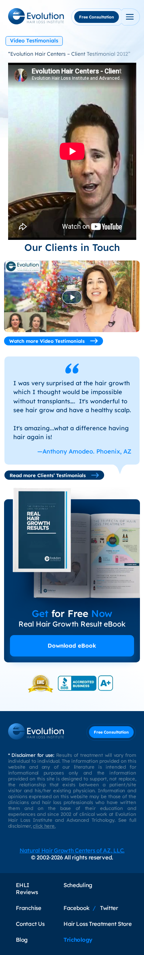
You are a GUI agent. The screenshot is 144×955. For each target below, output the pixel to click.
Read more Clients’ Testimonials (48, 475)
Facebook (77, 907)
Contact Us (30, 923)
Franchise (28, 907)
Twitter (109, 907)
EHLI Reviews (27, 889)
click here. (44, 826)
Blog (22, 939)
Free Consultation (96, 17)
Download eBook (72, 645)
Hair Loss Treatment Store (98, 923)
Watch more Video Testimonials (47, 341)
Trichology (78, 939)
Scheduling (78, 885)
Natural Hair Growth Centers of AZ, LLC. (72, 850)
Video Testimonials (34, 40)
